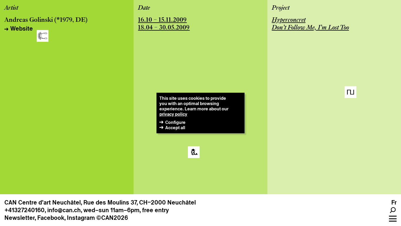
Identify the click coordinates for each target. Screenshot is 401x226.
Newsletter (19, 218)
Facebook (50, 218)
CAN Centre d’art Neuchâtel (42, 202)
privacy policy (173, 114)
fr (394, 202)
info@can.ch (64, 210)
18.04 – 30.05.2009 (164, 27)
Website (21, 28)
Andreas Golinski (28, 20)
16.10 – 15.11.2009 (162, 20)
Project (280, 8)
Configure (175, 122)
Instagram (81, 218)
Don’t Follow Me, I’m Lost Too (310, 27)
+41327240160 (24, 210)
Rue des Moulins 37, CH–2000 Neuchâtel (139, 202)
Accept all (175, 127)
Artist (11, 8)
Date (144, 8)
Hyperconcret (289, 20)
